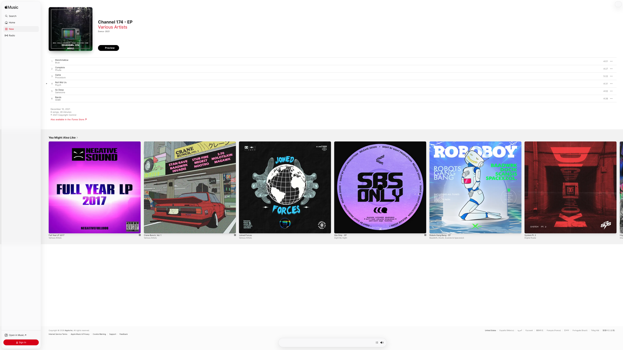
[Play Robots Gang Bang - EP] (433, 229)
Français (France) (554, 330)
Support (112, 334)
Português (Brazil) (580, 330)
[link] (63, 137)
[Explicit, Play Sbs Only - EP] (338, 229)
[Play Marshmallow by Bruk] (52, 61)
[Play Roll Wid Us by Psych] (52, 83)
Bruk (57, 62)
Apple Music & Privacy (80, 334)
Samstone (60, 92)
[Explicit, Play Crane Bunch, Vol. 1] (148, 229)
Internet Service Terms (58, 334)
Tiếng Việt (595, 330)
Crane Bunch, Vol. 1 (154, 142)
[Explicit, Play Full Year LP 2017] (52, 229)
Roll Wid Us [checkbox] (61, 82)
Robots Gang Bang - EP (441, 142)
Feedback (124, 334)
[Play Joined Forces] (243, 229)
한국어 (566, 330)
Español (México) (507, 330)
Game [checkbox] (58, 75)
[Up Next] (377, 342)
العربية (520, 330)
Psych (58, 85)
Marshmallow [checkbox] (61, 60)
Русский (529, 330)
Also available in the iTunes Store (67, 119)
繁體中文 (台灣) (609, 330)
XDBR (58, 100)
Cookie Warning (99, 334)
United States (490, 330)
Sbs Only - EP (341, 142)
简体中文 (539, 330)
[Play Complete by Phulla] (52, 68)
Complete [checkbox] (60, 67)
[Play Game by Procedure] (52, 76)
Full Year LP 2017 (57, 142)
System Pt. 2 (531, 142)
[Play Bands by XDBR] (52, 98)
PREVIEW (604, 61)
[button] (21, 16)
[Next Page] (619, 187)
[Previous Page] (45, 187)
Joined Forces (246, 142)
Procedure (60, 77)
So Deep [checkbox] (59, 89)
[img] (11, 7)
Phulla (58, 70)
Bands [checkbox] (58, 97)
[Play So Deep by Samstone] (52, 91)
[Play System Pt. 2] (528, 229)
